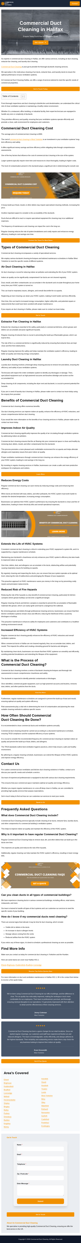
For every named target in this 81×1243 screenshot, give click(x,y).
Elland (3, 965)
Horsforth (44, 1085)
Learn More (40, 474)
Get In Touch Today (40, 89)
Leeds (43, 1092)
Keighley (7, 1123)
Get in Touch (40, 315)
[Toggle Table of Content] (21, 96)
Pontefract (45, 1123)
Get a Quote (39, 42)
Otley (43, 1102)
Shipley (6, 1103)
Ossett (43, 1082)
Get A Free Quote (40, 1061)
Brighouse (11, 965)
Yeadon (44, 1089)
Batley (6, 1110)
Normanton (45, 1112)
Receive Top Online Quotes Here (40, 971)
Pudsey (6, 1113)
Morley (6, 1127)
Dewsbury (7, 1117)
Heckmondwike (9, 1100)
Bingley (6, 1107)
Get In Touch (40, 1214)
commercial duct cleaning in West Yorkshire (26, 139)
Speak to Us (40, 802)
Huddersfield (20, 965)
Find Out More (40, 692)
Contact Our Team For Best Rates (40, 240)
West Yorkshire (47, 1096)
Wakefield (45, 1106)
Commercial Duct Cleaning (11, 67)
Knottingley (45, 1126)
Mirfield (6, 1096)
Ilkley (43, 1099)
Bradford (29, 965)
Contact (75, 3)
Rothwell (44, 1109)
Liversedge (37, 965)
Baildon (7, 1120)
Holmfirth (44, 1079)
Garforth (44, 1116)
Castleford (45, 1119)
